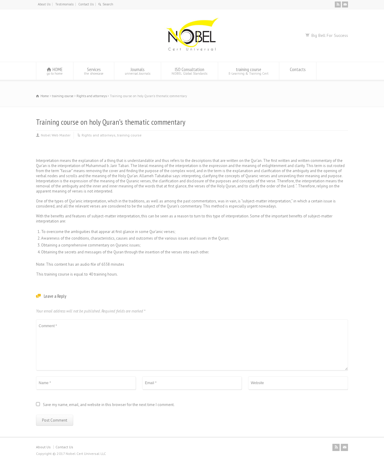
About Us (44, 4)
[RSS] (338, 4)
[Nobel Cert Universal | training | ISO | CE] (191, 50)
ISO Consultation (189, 71)
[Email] (345, 4)
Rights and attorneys (99, 135)
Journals (137, 71)
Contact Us (86, 4)
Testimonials (64, 4)
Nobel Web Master (55, 135)
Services (94, 71)
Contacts (298, 69)
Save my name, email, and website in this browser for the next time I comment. (109, 405)
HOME (55, 71)
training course (248, 71)
